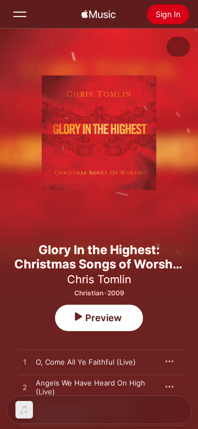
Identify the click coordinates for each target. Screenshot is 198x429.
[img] (98, 14)
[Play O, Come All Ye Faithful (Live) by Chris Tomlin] (25, 362)
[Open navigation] (20, 14)
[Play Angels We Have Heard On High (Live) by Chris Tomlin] (25, 388)
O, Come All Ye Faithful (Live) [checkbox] (86, 362)
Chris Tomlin (99, 279)
